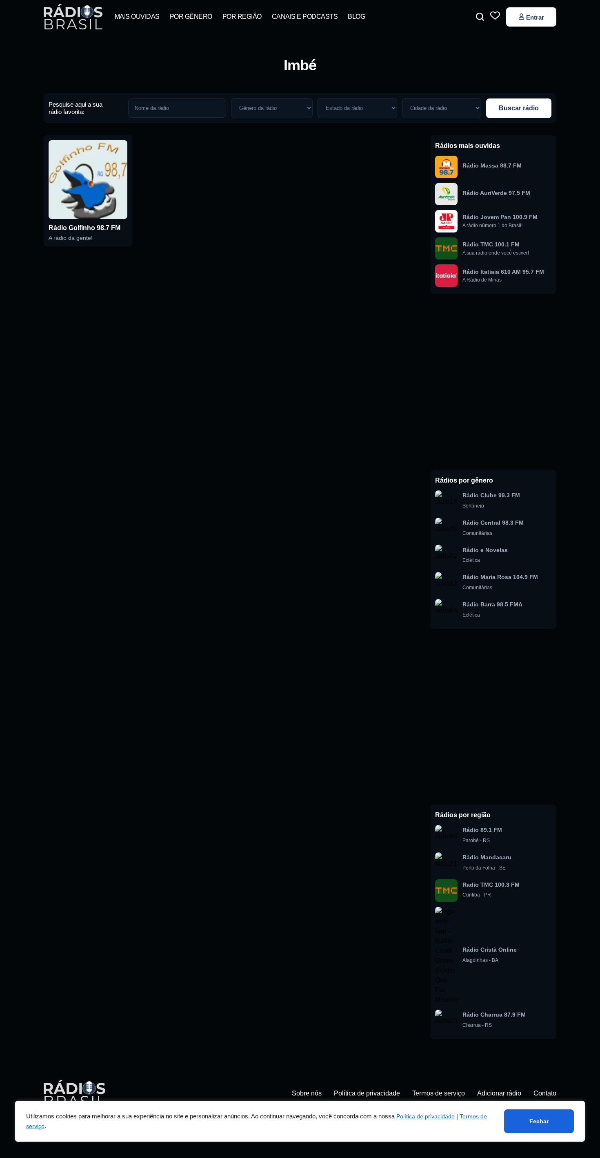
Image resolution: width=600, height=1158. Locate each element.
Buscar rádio (519, 108)
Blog (356, 16)
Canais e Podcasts (305, 16)
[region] (300, 1121)
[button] (480, 17)
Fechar (539, 1121)
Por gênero (191, 16)
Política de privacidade (425, 1116)
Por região (242, 16)
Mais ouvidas (137, 16)
